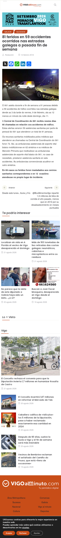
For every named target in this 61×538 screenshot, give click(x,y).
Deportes (44, 511)
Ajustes (37, 533)
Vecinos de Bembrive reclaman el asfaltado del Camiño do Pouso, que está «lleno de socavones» (35, 459)
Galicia (7, 31)
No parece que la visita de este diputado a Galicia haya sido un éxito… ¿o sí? (13, 293)
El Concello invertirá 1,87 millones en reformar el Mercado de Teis (36, 398)
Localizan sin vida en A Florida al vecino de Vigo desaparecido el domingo (15, 245)
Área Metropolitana (16, 497)
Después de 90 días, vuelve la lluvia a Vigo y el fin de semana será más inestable (35, 439)
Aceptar (9, 533)
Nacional (16, 506)
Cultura (16, 511)
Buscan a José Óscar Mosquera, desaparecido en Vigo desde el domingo (45, 293)
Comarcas (44, 497)
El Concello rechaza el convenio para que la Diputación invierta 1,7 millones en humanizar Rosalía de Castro (29, 381)
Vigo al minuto (44, 506)
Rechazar (23, 533)
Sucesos (20, 31)
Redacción (9, 55)
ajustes (25, 527)
